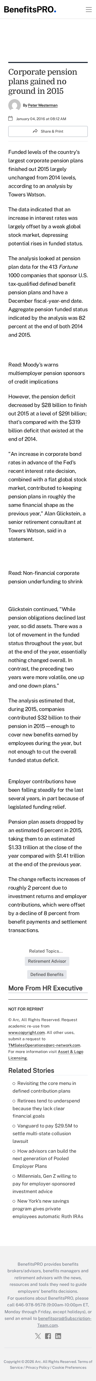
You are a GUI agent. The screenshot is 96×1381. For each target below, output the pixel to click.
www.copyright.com (26, 1032)
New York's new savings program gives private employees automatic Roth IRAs (48, 1208)
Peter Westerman (43, 105)
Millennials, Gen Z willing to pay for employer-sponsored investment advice (45, 1183)
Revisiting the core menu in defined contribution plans (44, 1087)
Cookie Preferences (69, 1367)
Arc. (38, 1361)
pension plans (66, 160)
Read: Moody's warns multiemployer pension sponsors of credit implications (46, 373)
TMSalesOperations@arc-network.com (44, 1045)
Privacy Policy (37, 1367)
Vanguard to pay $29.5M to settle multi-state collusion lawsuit (45, 1133)
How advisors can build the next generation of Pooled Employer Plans (44, 1158)
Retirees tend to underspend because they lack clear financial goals (46, 1108)
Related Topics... (46, 951)
